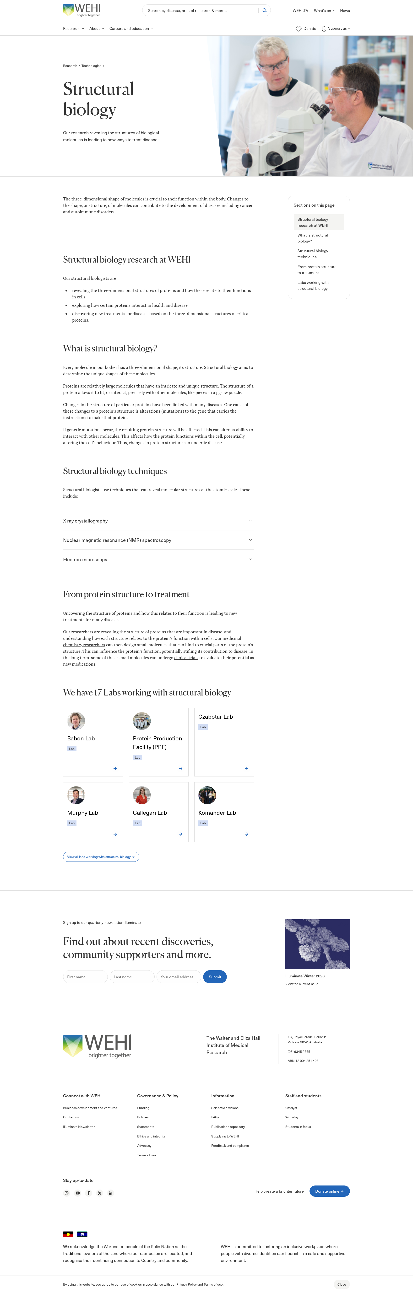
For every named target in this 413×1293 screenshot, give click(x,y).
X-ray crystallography (85, 520)
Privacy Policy (186, 1284)
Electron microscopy (85, 559)
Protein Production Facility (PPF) (157, 742)
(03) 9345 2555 (299, 1051)
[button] (319, 222)
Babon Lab (81, 738)
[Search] (264, 10)
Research (70, 65)
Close (341, 1284)
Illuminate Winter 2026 (305, 976)
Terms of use (213, 1284)
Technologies (91, 65)
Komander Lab (217, 812)
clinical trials (186, 657)
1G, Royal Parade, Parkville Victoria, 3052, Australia (307, 1039)
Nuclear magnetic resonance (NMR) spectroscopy (117, 540)
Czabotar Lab (215, 716)
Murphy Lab (82, 812)
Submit (215, 977)
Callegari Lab (150, 812)
